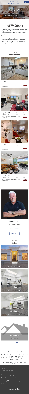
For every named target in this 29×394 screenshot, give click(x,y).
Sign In (26, 2)
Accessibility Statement (20, 381)
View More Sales (14, 343)
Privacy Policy (17, 377)
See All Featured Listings (14, 184)
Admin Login (17, 384)
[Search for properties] (5, 15)
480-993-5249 (15, 228)
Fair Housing (4, 381)
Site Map (3, 384)
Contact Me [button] (14, 233)
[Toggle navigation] (2, 2)
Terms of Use (4, 377)
